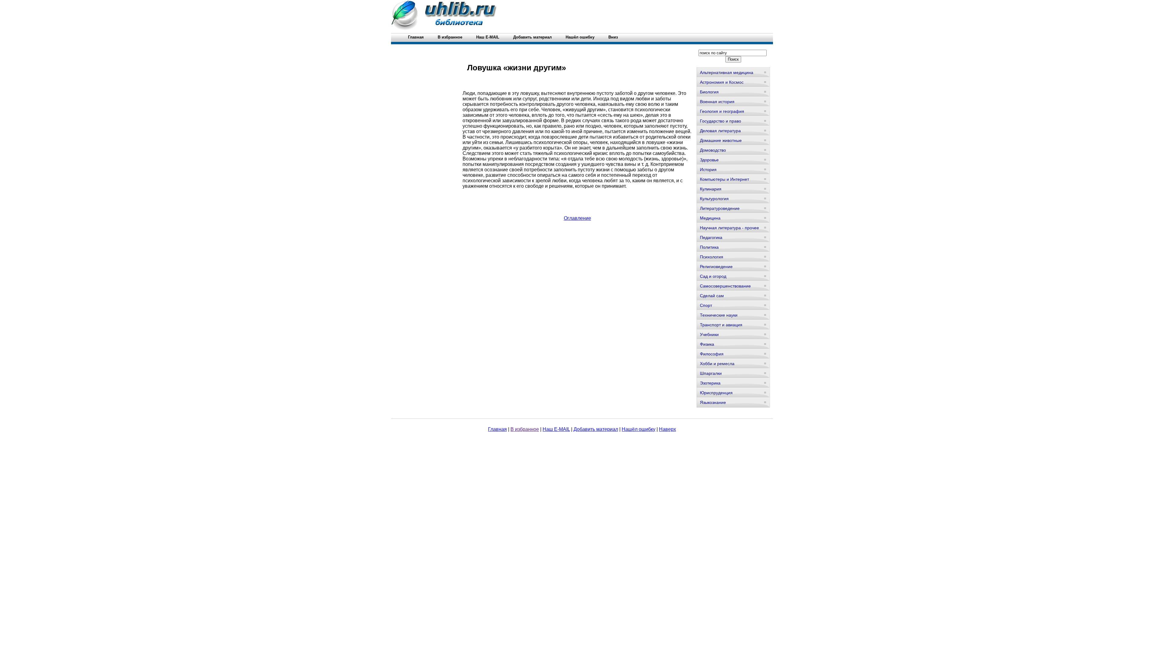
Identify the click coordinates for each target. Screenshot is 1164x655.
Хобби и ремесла (717, 363)
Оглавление (577, 218)
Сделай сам (712, 295)
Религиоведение (716, 266)
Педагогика (711, 237)
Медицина (710, 218)
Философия (712, 353)
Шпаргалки (711, 373)
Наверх (667, 429)
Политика (709, 247)
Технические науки (719, 315)
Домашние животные (721, 140)
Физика (707, 344)
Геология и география (722, 111)
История (708, 169)
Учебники (709, 334)
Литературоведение (720, 208)
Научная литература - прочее (729, 227)
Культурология (714, 198)
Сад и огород (713, 276)
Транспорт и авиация (721, 324)
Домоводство (713, 150)
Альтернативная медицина (726, 72)
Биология (709, 91)
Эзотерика (710, 383)
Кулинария (710, 188)
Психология (711, 256)
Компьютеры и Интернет (724, 179)
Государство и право (720, 121)
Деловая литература (720, 130)
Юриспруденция (716, 392)
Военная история (717, 101)
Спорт (706, 305)
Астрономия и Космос (722, 82)
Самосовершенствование (725, 286)
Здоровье (709, 159)
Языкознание (713, 402)
